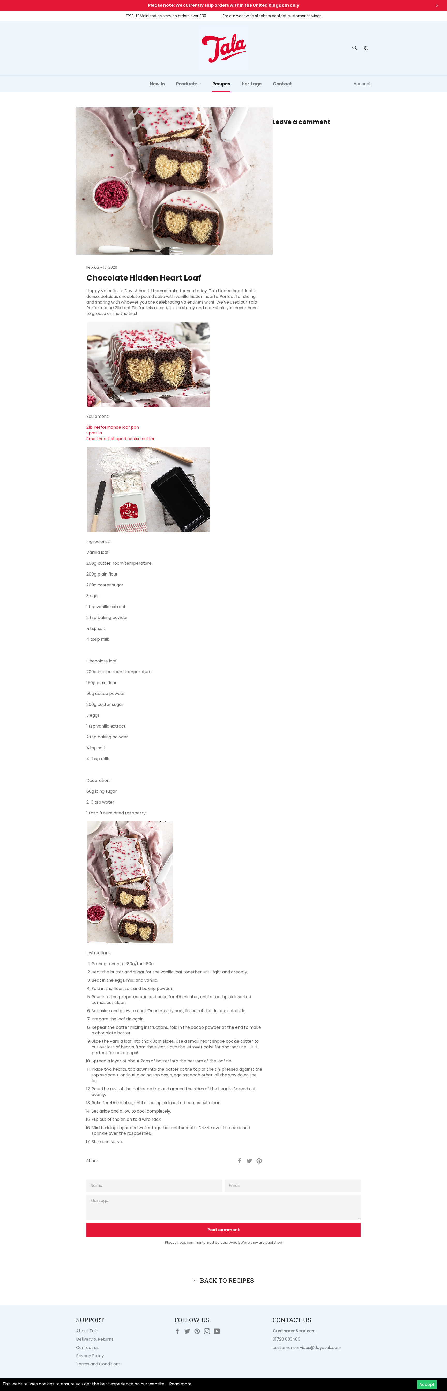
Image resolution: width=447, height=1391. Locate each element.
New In (157, 84)
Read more (180, 1384)
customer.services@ (293, 1347)
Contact (282, 84)
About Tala (87, 1331)
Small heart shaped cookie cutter (120, 439)
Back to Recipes (226, 1280)
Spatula (94, 433)
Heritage (252, 84)
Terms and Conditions (98, 1364)
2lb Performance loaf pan (112, 427)
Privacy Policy (90, 1356)
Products (187, 84)
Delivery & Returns (95, 1339)
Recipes (221, 84)
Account (362, 84)
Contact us (87, 1347)
